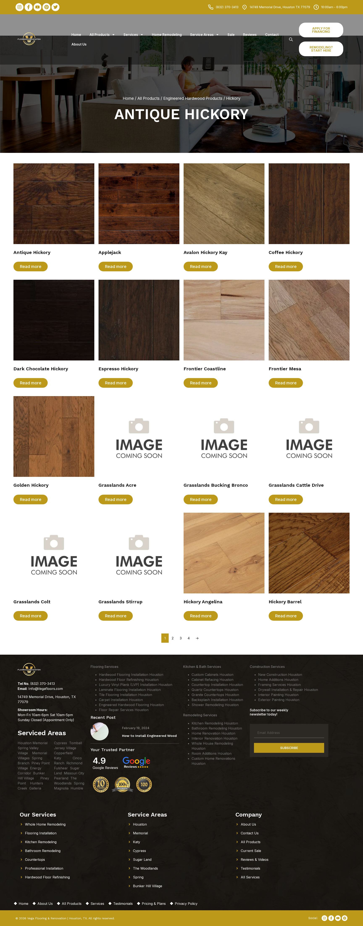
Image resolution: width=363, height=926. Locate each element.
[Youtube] (38, 7)
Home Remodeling (167, 35)
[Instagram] (20, 7)
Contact (272, 35)
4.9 (99, 761)
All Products (99, 35)
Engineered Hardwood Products (192, 98)
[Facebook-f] (29, 7)
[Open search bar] (291, 39)
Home (76, 35)
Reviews (250, 35)
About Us (79, 44)
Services (131, 35)
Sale (231, 35)
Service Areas (202, 35)
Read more (30, 266)
